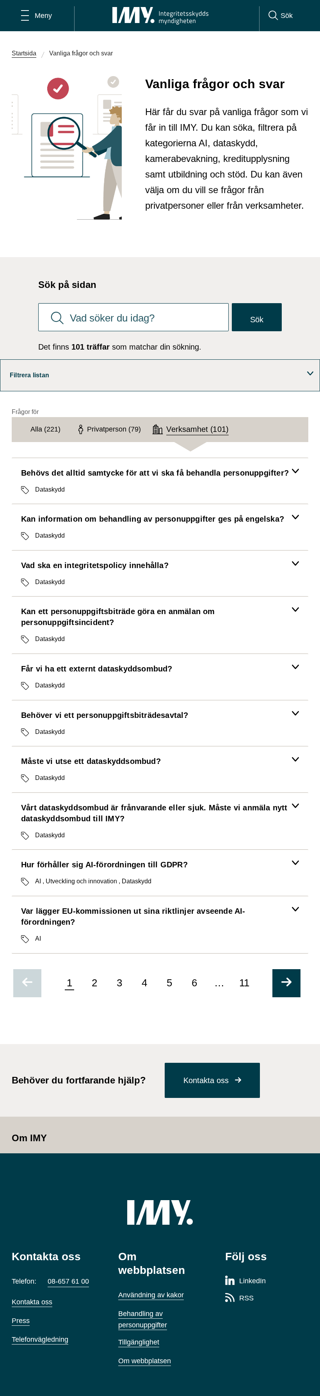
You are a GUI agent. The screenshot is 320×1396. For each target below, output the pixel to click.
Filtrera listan (29, 375)
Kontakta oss (206, 1080)
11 (244, 983)
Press (21, 1321)
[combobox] (133, 317)
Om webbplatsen (144, 1361)
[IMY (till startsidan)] (160, 1212)
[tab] (45, 429)
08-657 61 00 (68, 1281)
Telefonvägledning (40, 1339)
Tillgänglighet (138, 1342)
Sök (256, 319)
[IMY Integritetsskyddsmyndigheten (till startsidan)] (160, 15)
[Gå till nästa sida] (286, 983)
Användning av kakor (151, 1295)
